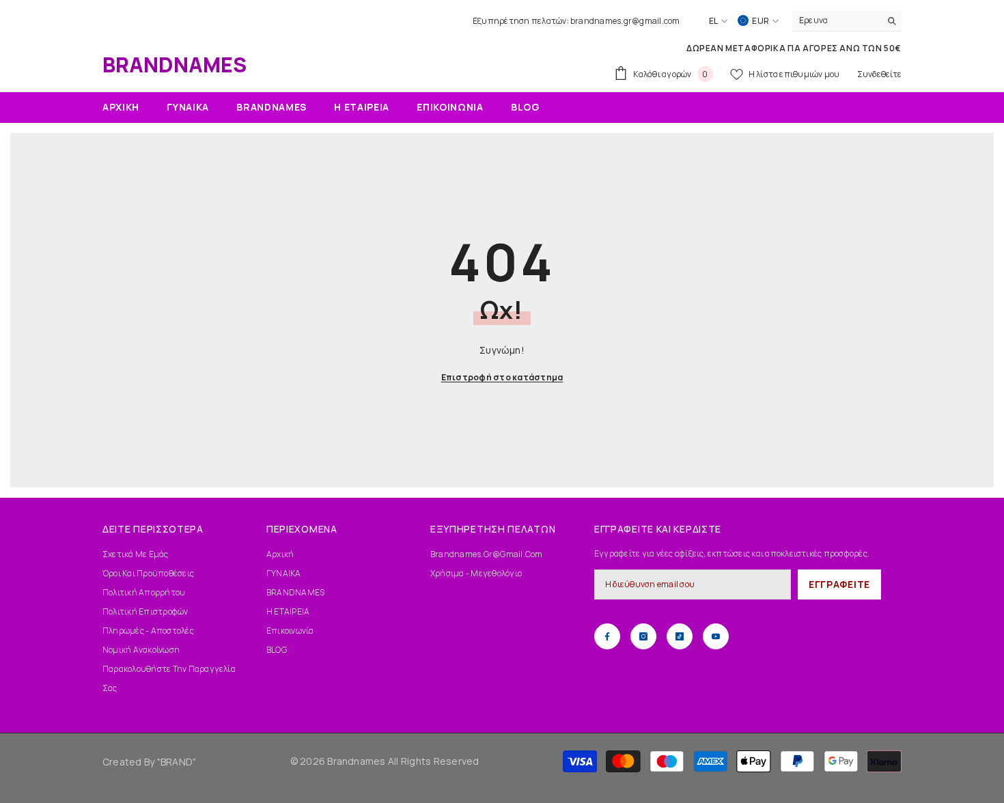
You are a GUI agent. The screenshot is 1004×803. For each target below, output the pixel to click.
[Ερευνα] (847, 20)
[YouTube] (716, 636)
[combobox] (836, 20)
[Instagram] (643, 636)
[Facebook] (607, 636)
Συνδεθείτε (879, 74)
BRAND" (178, 761)
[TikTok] (680, 636)
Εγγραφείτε (839, 584)
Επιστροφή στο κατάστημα (502, 377)
